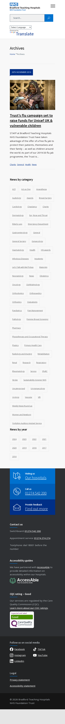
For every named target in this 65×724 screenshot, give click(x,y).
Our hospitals (35, 477)
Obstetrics (44, 276)
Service (33, 371)
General (20, 164)
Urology (15, 397)
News (34, 164)
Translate (25, 33)
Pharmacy (16, 328)
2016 (14, 456)
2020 (14, 448)
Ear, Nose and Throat (38, 215)
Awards (30, 198)
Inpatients (38, 258)
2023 (24, 439)
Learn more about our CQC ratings (29, 607)
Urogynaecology (38, 388)
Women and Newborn (21, 414)
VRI (39, 397)
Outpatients (32, 302)
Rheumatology (18, 371)
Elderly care (17, 224)
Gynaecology (37, 241)
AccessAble (43, 567)
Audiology (16, 198)
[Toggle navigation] (53, 5)
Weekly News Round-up (22, 406)
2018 (34, 448)
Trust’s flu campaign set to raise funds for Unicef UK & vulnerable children (31, 120)
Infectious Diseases (20, 258)
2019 (24, 448)
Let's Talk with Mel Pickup (23, 267)
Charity (13, 164)
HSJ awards (45, 250)
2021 (44, 439)
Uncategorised (18, 388)
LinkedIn (19, 661)
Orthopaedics (35, 293)
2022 (34, 439)
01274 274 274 (42, 538)
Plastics (15, 345)
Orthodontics (18, 293)
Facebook (19, 649)
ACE (14, 189)
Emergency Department (38, 224)
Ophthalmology (33, 284)
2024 (14, 439)
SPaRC (44, 371)
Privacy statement (20, 679)
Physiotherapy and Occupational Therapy (30, 336)
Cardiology (17, 206)
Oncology (16, 284)
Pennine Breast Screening (37, 319)
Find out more (36, 508)
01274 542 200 (36, 493)
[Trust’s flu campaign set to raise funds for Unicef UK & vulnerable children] (32, 95)
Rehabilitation (43, 354)
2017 (44, 448)
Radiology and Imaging (22, 354)
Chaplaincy (32, 206)
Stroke (15, 380)
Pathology (16, 319)
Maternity (43, 267)
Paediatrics (17, 310)
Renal (14, 362)
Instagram (20, 655)
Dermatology (18, 215)
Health (28, 164)
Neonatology (17, 276)
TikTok (41, 649)
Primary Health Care (33, 345)
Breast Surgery (45, 198)
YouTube (42, 655)
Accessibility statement (22, 685)
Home (12, 54)
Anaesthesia (41, 189)
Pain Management (35, 310)
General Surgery (19, 241)
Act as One (26, 189)
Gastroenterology (20, 232)
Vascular (28, 397)
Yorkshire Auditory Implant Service (27, 423)
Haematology (18, 250)
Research (27, 362)
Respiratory (41, 362)
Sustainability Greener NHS (34, 380)
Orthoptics (16, 302)
